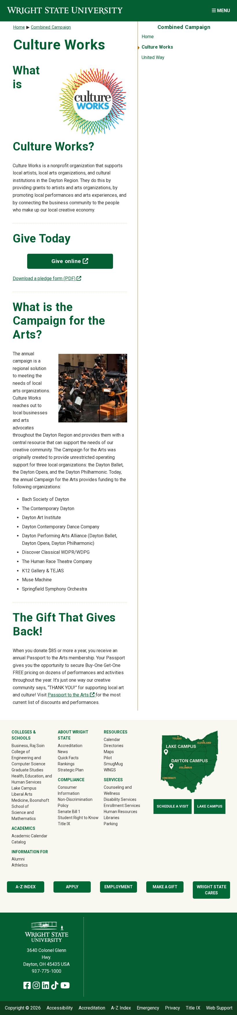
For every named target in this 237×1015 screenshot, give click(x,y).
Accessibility (60, 1008)
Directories (113, 745)
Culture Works (157, 47)
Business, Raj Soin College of (28, 748)
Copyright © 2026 (23, 1008)
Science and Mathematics (24, 815)
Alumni (26, 858)
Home (148, 36)
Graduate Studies (27, 770)
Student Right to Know (78, 817)
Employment (118, 887)
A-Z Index (26, 887)
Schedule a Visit (172, 806)
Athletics (28, 865)
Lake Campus (24, 788)
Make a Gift (165, 887)
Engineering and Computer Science (28, 760)
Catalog (19, 842)
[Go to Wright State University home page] (65, 10)
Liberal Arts (22, 794)
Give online (82, 261)
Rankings (66, 764)
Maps (109, 751)
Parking (111, 823)
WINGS (110, 770)
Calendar (112, 739)
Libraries (111, 817)
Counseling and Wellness (118, 790)
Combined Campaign (51, 27)
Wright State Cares (211, 890)
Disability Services (120, 799)
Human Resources (120, 811)
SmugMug (121, 763)
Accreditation (70, 745)
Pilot (108, 757)
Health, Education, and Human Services (32, 779)
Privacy (172, 1008)
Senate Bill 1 (69, 811)
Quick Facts (68, 757)
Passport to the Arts (72, 695)
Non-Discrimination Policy (75, 802)
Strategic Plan (71, 770)
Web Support (219, 1008)
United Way (153, 57)
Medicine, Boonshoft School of (30, 803)
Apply (72, 887)
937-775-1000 (46, 971)
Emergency (148, 1008)
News (63, 751)
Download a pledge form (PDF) (47, 278)
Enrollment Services (122, 805)
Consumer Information (68, 790)
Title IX (64, 823)
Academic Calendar (29, 836)
